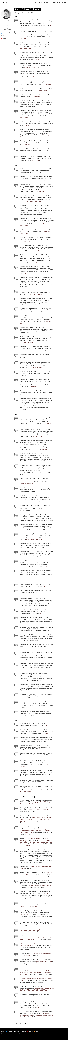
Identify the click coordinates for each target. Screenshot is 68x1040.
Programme (48, 84)
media (21, 1023)
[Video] (31, 803)
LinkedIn (4, 36)
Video (36, 67)
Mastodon (4, 33)
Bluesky (4, 35)
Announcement (24, 117)
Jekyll (16, 1033)
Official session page (29, 67)
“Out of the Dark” (47, 893)
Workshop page (30, 539)
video (21, 323)
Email (4, 40)
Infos (46, 756)
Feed (36, 1031)
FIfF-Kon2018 (24, 914)
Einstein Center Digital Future (8, 32)
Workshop (44, 961)
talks (25, 1023)
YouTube (4, 38)
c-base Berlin (27, 845)
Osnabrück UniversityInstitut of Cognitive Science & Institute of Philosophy (8, 28)
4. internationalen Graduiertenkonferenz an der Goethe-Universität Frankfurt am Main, (36, 1015)
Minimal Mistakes (22, 1033)
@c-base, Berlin (45, 884)
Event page (23, 38)
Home (2, 2)
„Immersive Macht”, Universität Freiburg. (31, 930)
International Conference (36, 972)
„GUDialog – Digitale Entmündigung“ (38, 866)
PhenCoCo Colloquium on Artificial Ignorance (39, 885)
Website (41, 90)
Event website (24, 342)
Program (41, 749)
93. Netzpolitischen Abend (34, 838)
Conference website (25, 48)
